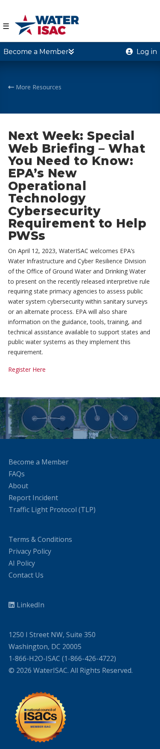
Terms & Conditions (40, 539)
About (18, 485)
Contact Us (26, 575)
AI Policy (22, 563)
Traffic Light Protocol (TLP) (52, 509)
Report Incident (33, 497)
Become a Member (39, 462)
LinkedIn (30, 604)
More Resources (37, 87)
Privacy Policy (30, 551)
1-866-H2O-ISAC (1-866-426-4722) (62, 658)
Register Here (27, 369)
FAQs (17, 473)
